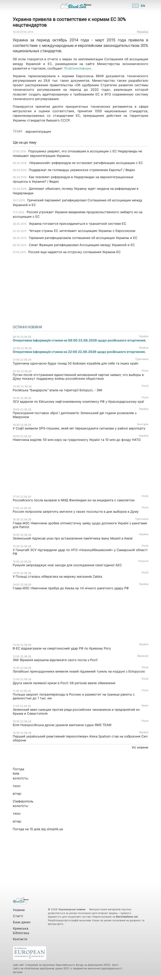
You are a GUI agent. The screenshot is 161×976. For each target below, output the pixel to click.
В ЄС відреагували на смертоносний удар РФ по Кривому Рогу (62, 648)
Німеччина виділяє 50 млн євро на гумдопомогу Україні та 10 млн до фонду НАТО (77, 440)
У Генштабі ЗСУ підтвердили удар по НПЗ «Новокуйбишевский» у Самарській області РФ (80, 552)
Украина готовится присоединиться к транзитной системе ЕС (77, 224)
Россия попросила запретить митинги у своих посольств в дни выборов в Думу (76, 511)
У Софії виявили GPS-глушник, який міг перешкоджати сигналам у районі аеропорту (79, 428)
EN (143, 6)
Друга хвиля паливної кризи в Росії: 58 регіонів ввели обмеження (64, 683)
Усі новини (140, 747)
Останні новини (27, 327)
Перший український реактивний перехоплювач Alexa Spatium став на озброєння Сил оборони (80, 738)
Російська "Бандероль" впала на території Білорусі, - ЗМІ (57, 390)
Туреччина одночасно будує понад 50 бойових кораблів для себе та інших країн (75, 363)
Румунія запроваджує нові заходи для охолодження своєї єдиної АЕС (67, 565)
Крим (145, 705)
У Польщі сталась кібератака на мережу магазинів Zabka (57, 576)
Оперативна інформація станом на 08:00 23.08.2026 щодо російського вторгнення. (79, 340)
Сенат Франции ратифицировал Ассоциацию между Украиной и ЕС (82, 245)
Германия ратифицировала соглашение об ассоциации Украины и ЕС (83, 238)
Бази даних (22, 922)
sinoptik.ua (55, 829)
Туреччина (141, 359)
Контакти (20, 939)
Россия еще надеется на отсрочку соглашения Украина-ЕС (74, 252)
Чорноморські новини (72, 909)
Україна (142, 32)
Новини (19, 910)
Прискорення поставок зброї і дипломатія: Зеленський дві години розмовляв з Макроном (74, 415)
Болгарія (142, 424)
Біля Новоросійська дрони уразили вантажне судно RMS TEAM (62, 725)
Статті (18, 916)
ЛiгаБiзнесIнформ (77, 68)
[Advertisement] (80, 288)
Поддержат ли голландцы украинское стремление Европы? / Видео (82, 170)
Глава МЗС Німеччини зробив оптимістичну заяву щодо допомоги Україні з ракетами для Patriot (80, 525)
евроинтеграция (38, 131)
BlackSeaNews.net (127, 916)
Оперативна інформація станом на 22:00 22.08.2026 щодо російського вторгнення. (79, 352)
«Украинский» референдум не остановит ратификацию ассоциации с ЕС (86, 163)
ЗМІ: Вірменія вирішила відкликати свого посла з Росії (55, 660)
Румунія (143, 561)
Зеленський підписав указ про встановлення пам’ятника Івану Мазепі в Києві (73, 538)
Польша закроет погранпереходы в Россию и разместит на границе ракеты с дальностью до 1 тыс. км (74, 696)
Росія (145, 370)
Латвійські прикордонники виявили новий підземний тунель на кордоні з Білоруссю (79, 671)
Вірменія (142, 655)
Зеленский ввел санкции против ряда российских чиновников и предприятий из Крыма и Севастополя (76, 711)
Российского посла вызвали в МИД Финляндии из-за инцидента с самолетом (73, 500)
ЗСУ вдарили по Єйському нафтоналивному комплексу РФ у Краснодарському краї (78, 401)
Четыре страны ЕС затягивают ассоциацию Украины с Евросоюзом (82, 231)
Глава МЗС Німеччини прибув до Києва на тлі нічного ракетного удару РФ (71, 588)
